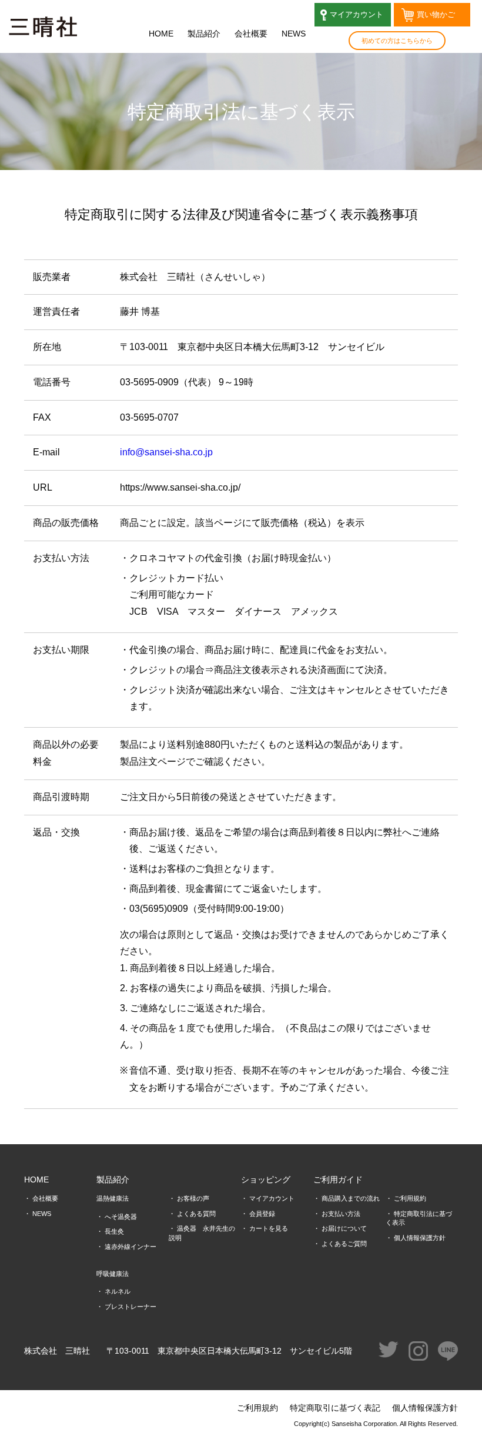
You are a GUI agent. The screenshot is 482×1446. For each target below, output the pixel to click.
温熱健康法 (112, 1198)
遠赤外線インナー (130, 1246)
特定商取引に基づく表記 (335, 1407)
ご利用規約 (410, 1198)
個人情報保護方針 (420, 1237)
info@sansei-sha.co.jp (166, 452)
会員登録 (262, 1213)
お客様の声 (193, 1198)
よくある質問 (196, 1213)
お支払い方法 (341, 1213)
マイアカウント (353, 14)
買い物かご (432, 14)
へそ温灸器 (121, 1216)
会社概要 (251, 33)
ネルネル (117, 1291)
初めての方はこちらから (397, 40)
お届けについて (344, 1228)
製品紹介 (204, 33)
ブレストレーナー (130, 1306)
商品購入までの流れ (351, 1198)
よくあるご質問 (344, 1243)
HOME (161, 33)
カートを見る (268, 1228)
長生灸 (114, 1231)
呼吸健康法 (112, 1273)
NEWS (294, 33)
